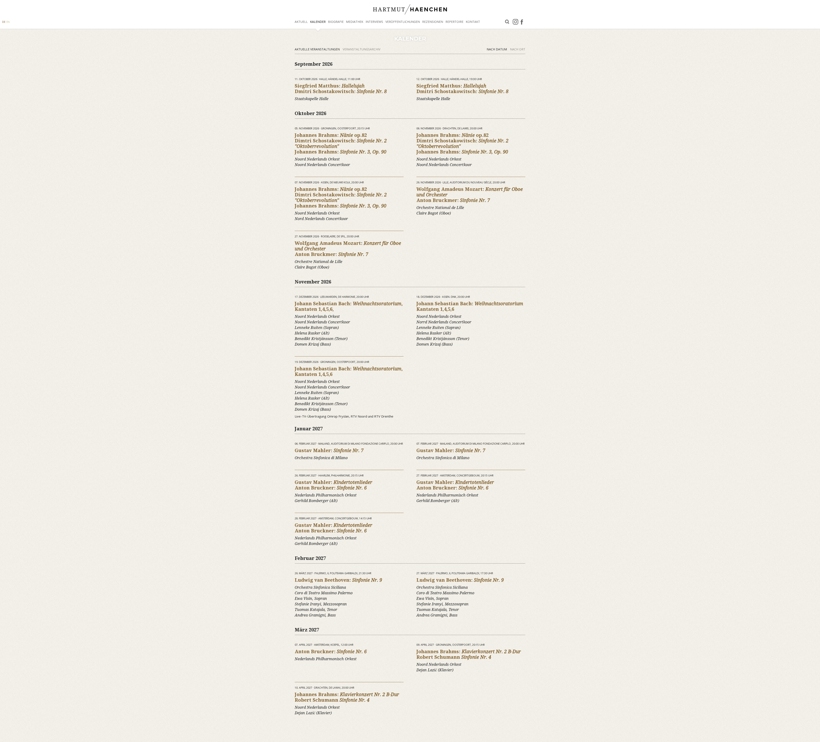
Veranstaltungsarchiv (361, 49)
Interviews (374, 22)
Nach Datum (497, 49)
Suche (507, 22)
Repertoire (454, 22)
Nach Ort (517, 49)
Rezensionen (432, 22)
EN (8, 22)
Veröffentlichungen (402, 22)
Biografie (336, 22)
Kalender (318, 22)
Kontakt (473, 22)
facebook (522, 22)
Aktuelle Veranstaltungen (318, 49)
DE (3, 22)
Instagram (515, 22)
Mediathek (354, 22)
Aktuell (301, 22)
